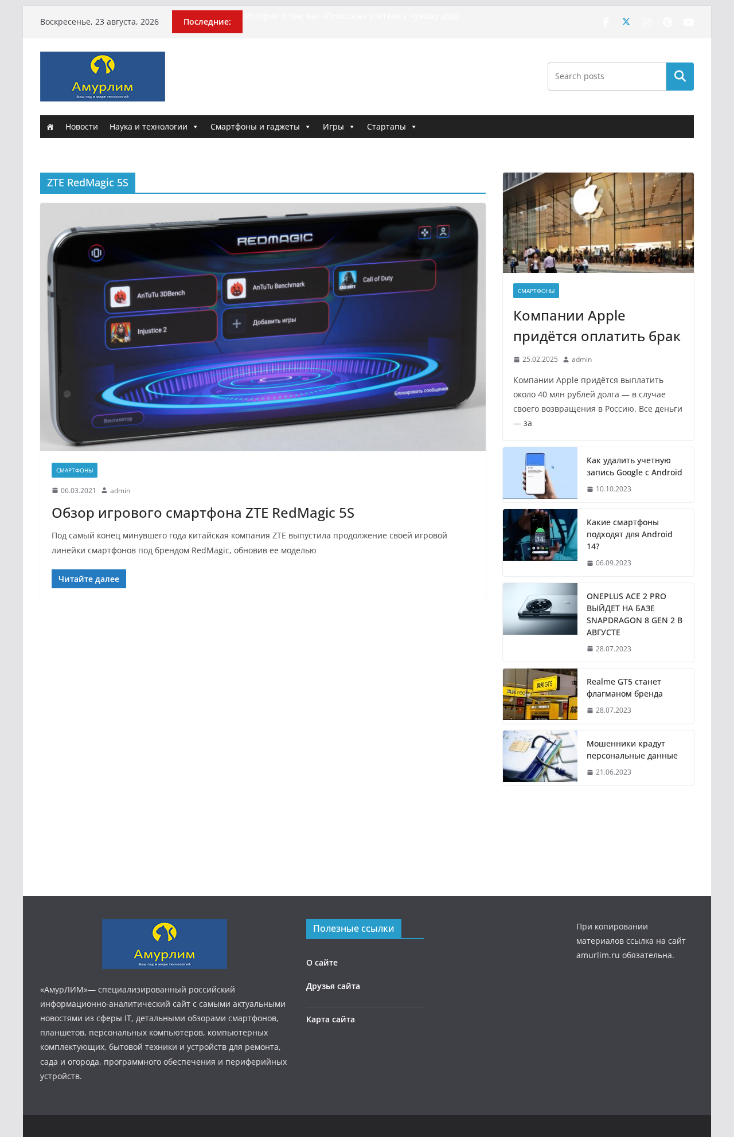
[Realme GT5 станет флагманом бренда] (540, 696)
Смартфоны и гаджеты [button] (255, 126)
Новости (81, 126)
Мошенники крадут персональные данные (632, 749)
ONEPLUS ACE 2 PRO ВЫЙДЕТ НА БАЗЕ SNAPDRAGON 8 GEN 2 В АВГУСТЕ (634, 614)
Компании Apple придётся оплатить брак (597, 325)
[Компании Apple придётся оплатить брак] (598, 223)
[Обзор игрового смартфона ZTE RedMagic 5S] (263, 327)
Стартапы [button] (386, 126)
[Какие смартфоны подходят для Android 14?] (540, 542)
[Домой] (50, 126)
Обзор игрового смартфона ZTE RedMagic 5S (203, 512)
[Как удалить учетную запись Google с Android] (540, 474)
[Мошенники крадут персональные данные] (540, 758)
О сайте (322, 962)
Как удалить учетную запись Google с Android (634, 466)
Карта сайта (330, 1019)
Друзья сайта (333, 985)
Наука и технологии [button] (149, 126)
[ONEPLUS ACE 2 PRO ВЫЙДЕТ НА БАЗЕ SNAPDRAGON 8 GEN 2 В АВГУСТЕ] (540, 622)
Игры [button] (333, 126)
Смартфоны (74, 470)
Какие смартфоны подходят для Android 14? (630, 534)
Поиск (680, 76)
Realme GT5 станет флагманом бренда (625, 687)
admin (120, 490)
